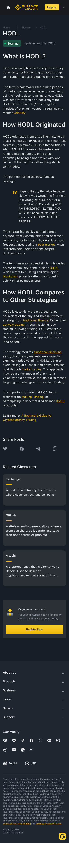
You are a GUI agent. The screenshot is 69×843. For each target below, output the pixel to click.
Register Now (34, 629)
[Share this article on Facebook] (22, 448)
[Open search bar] (41, 7)
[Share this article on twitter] (5, 448)
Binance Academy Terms (48, 823)
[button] (63, 7)
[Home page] (26, 7)
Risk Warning (24, 823)
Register (52, 7)
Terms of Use (9, 823)
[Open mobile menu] (63, 7)
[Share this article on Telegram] (38, 448)
